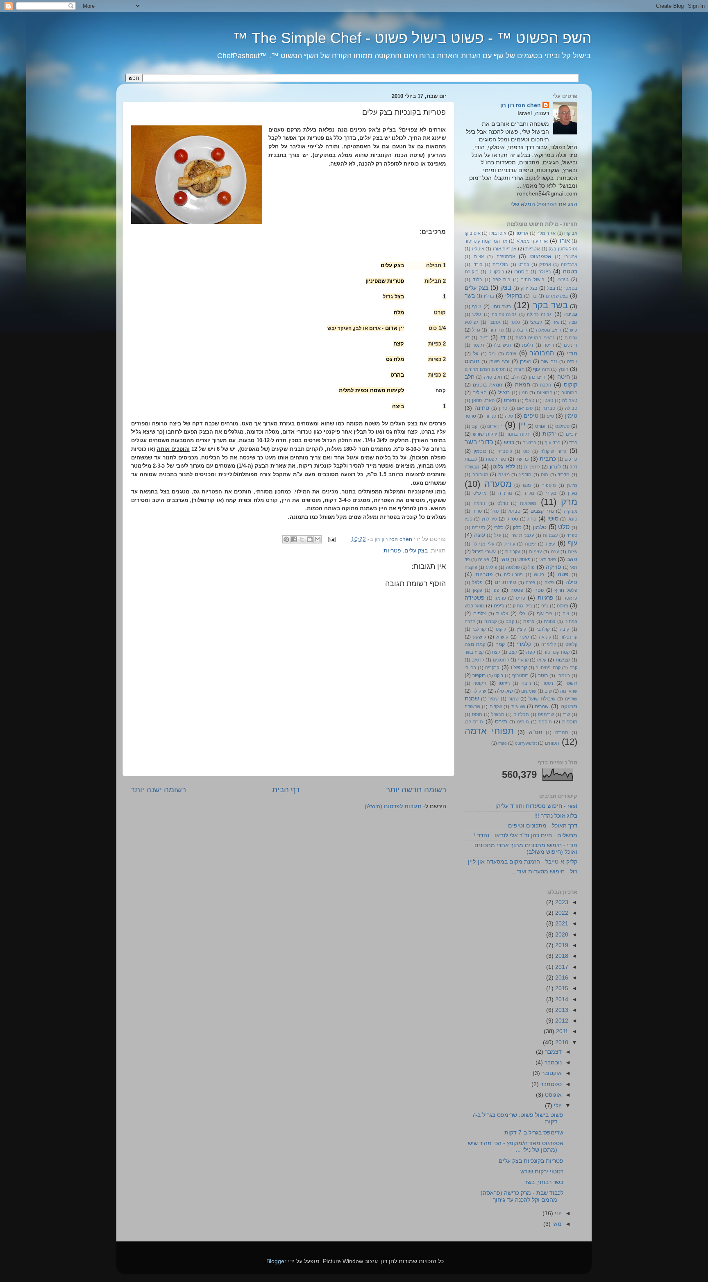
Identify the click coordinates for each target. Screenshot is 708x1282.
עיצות (530, 543)
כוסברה (504, 451)
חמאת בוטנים (487, 385)
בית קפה (501, 279)
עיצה (550, 543)
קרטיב (478, 659)
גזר (556, 322)
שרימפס (546, 714)
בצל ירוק (529, 288)
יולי (557, 1105)
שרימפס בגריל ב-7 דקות (533, 1133)
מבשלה (472, 466)
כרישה (522, 459)
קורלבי (479, 629)
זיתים (572, 361)
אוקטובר (551, 1073)
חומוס (472, 361)
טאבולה (569, 400)
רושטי (571, 683)
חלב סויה (493, 377)
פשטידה (475, 598)
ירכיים (571, 434)
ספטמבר (550, 1084)
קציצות (563, 660)
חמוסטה (569, 392)
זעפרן (525, 361)
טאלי (529, 400)
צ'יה (545, 605)
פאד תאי (547, 559)
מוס (544, 474)
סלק (517, 527)
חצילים (479, 393)
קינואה (545, 636)
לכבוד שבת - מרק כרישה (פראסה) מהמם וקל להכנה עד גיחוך (522, 1196)
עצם (555, 551)
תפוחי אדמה (489, 731)
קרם (573, 667)
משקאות (528, 503)
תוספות (569, 722)
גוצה (573, 322)
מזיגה (504, 474)
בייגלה (544, 271)
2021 (561, 924)
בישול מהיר (533, 279)
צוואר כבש (475, 605)
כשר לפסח (496, 459)
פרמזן (500, 598)
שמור (513, 698)
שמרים (542, 706)
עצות (572, 551)
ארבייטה (569, 264)
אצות (479, 256)
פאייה (483, 559)
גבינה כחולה (539, 314)
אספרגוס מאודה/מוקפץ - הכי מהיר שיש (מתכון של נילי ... (515, 1146)
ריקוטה (479, 683)
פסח (539, 590)
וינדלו (511, 353)
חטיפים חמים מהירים (485, 369)
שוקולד (479, 691)
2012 (561, 1021)
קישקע (479, 637)
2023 (561, 902)
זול (476, 354)
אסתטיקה (506, 256)
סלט (564, 526)
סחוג (531, 518)
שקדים (496, 706)
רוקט (498, 675)
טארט (510, 400)
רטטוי (547, 683)
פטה (563, 574)
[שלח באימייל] (317, 539)
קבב (510, 621)
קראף (523, 659)
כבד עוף (552, 442)
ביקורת (472, 272)
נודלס (502, 503)
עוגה (479, 535)
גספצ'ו (494, 322)
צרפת (528, 621)
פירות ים (505, 582)
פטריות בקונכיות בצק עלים (531, 1161)
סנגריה (478, 527)
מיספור (549, 485)
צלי (522, 613)
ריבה (526, 683)
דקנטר (478, 345)
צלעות (502, 613)
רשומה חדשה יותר (416, 789)
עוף (572, 543)
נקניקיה (570, 511)
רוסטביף (520, 675)
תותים (523, 721)
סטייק (512, 519)
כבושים (529, 442)
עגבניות (550, 535)
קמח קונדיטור (557, 652)
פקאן (477, 590)
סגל (495, 511)
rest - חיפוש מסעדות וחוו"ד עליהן (536, 806)
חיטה (563, 377)
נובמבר (552, 1062)
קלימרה (548, 644)
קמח (500, 644)
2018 (561, 956)
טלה (509, 416)
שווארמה (568, 691)
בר (534, 295)
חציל (504, 392)
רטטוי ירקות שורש (541, 1171)
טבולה (571, 408)
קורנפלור (568, 636)
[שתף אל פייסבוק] (294, 539)
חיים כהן (537, 377)
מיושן (572, 485)
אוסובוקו (473, 233)
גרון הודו (496, 329)
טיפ (550, 416)
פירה (530, 582)
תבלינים (521, 714)
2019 (561, 945)
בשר (470, 296)
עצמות (535, 551)
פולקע (491, 567)
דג (503, 337)
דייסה (548, 345)
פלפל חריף (565, 590)
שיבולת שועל (542, 699)
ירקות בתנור (518, 434)
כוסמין (480, 451)
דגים (483, 337)
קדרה (470, 621)
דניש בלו (502, 345)
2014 (561, 999)
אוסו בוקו (497, 233)
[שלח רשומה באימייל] (332, 539)
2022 (561, 913)
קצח (496, 652)
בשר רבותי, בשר (543, 1182)
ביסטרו (521, 272)
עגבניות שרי (522, 535)
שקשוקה (472, 706)
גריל (476, 330)
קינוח (523, 637)
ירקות (549, 434)
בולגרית (500, 264)
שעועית (518, 706)
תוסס (477, 714)
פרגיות (546, 598)
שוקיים (571, 698)
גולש (476, 314)
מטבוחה (480, 474)
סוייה (477, 511)
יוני (557, 1213)
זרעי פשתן (499, 361)
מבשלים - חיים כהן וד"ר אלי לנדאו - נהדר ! (525, 835)
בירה (563, 279)
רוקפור (479, 675)
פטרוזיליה (513, 574)
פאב (572, 559)
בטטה (570, 271)
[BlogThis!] (310, 539)
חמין (523, 392)
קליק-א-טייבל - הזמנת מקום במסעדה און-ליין (522, 862)
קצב (513, 652)
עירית (509, 543)
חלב (515, 377)
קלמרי (524, 644)
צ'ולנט (562, 605)
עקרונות (512, 551)
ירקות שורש (485, 434)
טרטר (470, 416)
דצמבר (552, 1052)
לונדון (555, 467)
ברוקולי (513, 296)
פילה (571, 582)
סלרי (499, 527)
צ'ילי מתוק (523, 605)
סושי (552, 519)
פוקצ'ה (471, 567)
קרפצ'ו (519, 667)
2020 (561, 935)
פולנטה (513, 567)
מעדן (572, 493)
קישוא (502, 637)
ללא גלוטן (503, 467)
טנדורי (490, 416)
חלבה (545, 384)
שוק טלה (504, 691)
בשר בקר (550, 305)
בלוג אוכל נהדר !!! (555, 816)
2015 (561, 988)
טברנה (548, 408)
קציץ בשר (474, 652)
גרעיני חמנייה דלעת (534, 337)
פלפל (477, 582)
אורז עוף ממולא (532, 241)
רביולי (470, 667)
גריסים (571, 337)
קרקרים (492, 667)
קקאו (541, 659)
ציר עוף (545, 613)
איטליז (478, 248)
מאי (556, 1224)
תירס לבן (474, 721)
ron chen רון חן (520, 105)
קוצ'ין (521, 629)
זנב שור (549, 361)
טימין (571, 416)
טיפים (531, 416)
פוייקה (553, 567)
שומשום (528, 691)
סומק (572, 518)
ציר (566, 613)
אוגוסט (552, 1095)
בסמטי (570, 288)
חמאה (522, 385)
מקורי (551, 493)
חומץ (563, 369)
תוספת (545, 721)
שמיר (493, 698)
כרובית (548, 459)
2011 (561, 1031)
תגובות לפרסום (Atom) (393, 806)
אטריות (532, 249)
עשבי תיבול (484, 552)
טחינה (481, 408)
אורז (565, 241)
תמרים (561, 732)
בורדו (477, 264)
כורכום (571, 459)
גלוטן (515, 322)
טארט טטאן (483, 400)
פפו (495, 590)
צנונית (549, 621)
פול (531, 567)
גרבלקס (520, 329)
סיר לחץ (489, 518)
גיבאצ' (536, 322)
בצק (506, 287)
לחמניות (532, 466)
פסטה (517, 590)
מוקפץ (525, 474)
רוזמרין (563, 675)
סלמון (540, 527)
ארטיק (545, 264)
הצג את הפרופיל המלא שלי (544, 204)
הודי (572, 353)
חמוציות (544, 392)
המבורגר (542, 353)
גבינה (570, 314)
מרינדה (505, 493)
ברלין (489, 295)
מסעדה (498, 484)
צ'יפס (499, 606)
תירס (501, 721)
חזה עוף (541, 369)
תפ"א (535, 732)
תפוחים (552, 743)
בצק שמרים (557, 295)
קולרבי (543, 629)
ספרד (572, 535)
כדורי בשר (479, 442)
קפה (530, 652)
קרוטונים (501, 659)
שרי (566, 714)
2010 (561, 1042)
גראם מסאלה (549, 329)
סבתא (514, 511)
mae (502, 743)
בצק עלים (416, 551)
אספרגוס (540, 256)
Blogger (276, 1261)
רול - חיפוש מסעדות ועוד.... (543, 871)
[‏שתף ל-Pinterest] (286, 539)
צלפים (479, 613)
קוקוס (501, 629)
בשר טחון (501, 306)
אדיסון (522, 233)
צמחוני (571, 621)
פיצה (549, 582)
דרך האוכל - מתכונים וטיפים (542, 826)
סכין (468, 518)
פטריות (392, 551)
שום (548, 691)
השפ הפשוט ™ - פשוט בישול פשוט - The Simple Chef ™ (412, 38)
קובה (564, 629)
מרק (569, 502)
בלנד (477, 279)
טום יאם (525, 408)
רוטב (543, 675)
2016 (561, 978)
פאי (504, 559)
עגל (497, 535)
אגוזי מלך (546, 233)
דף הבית (286, 789)
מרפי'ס (480, 493)
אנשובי (570, 256)
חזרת (519, 369)
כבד (573, 443)
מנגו (527, 485)
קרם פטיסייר (548, 667)
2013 (561, 1010)
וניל (492, 353)
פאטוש (524, 559)
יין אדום (494, 426)
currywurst (526, 743)
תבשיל (497, 714)
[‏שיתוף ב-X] (302, 539)
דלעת (527, 345)
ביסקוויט (496, 271)
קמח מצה (475, 644)
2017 (561, 967)
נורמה (479, 503)
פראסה (570, 598)
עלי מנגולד (483, 543)
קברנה (490, 621)
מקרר (529, 493)
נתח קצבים (542, 511)
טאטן (548, 400)
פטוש (539, 574)
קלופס (571, 644)
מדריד (564, 474)
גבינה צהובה (504, 314)
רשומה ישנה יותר (158, 789)
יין (522, 425)
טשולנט (562, 426)
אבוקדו (570, 233)
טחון (503, 408)
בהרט (523, 264)
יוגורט (541, 426)
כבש (509, 442)
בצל (551, 288)
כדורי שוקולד (554, 451)
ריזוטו (504, 683)
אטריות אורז (505, 248)
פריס (520, 598)
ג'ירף (476, 306)
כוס (526, 451)
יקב (475, 426)
